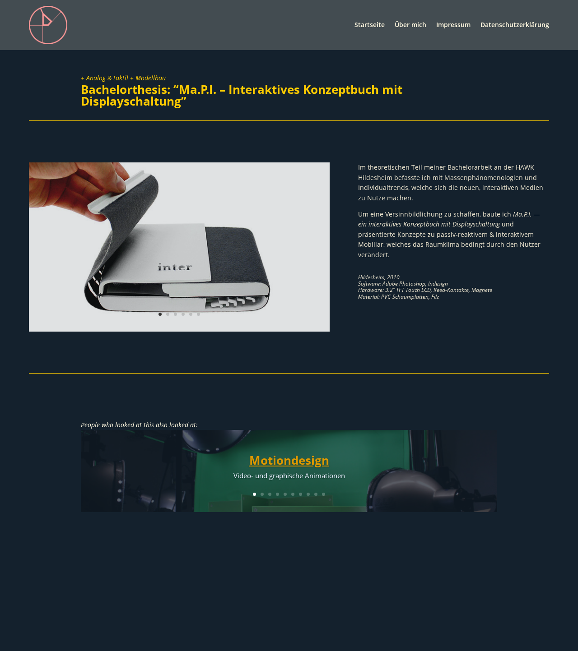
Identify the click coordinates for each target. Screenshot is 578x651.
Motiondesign (289, 460)
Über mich (410, 24)
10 (323, 494)
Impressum (453, 24)
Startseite (369, 24)
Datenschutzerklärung (514, 24)
